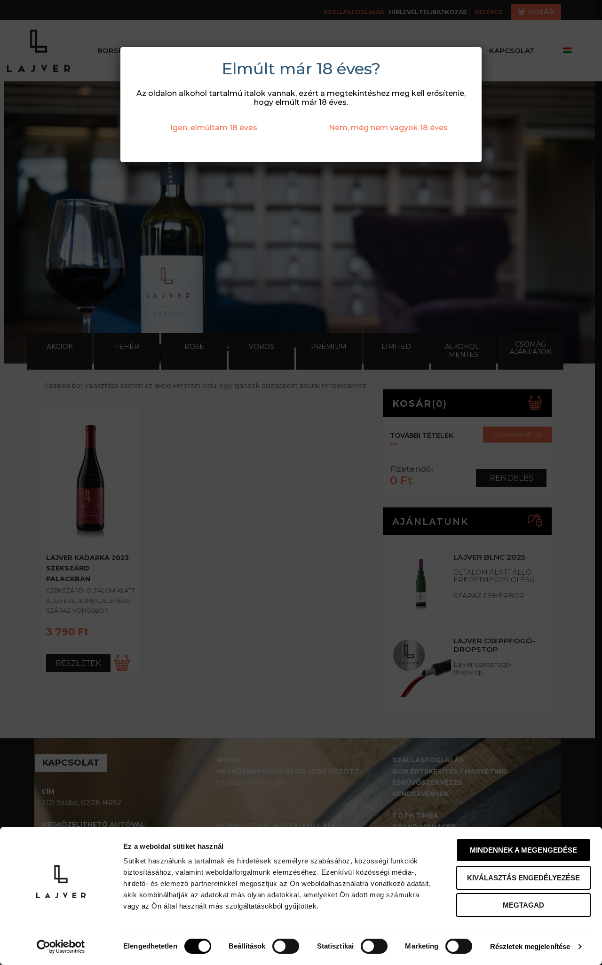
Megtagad (523, 905)
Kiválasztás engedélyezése (523, 878)
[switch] (285, 946)
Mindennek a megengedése (523, 850)
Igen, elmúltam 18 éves (213, 127)
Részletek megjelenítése (530, 946)
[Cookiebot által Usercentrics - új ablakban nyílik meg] (61, 947)
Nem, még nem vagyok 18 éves (388, 127)
